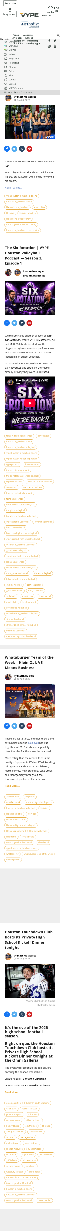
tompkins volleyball (15, 510)
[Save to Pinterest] (29, 149)
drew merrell (45, 596)
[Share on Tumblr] (22, 149)
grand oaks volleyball (16, 550)
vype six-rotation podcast (40, 481)
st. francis (32, 1114)
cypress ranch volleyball (17, 521)
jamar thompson (14, 1114)
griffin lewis (11, 1160)
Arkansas (17, 37)
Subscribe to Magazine (9, 9)
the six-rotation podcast (17, 470)
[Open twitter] (55, 41)
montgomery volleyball (17, 573)
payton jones (28, 1154)
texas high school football (18, 1183)
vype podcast (12, 464)
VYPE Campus (15, 88)
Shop (11, 75)
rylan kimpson (35, 1148)
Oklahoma (18, 43)
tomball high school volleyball (20, 504)
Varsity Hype (33, 43)
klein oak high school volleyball (21, 567)
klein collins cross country (18, 218)
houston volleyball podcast (19, 493)
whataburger (12, 853)
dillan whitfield (46, 1154)
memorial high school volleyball (21, 636)
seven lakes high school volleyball (22, 613)
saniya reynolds (35, 590)
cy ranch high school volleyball (20, 544)
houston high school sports (19, 201)
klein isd (10, 213)
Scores (12, 83)
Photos (12, 66)
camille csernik (34, 584)
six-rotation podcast (32, 487)
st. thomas (11, 1154)
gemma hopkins (14, 584)
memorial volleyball (15, 630)
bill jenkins (30, 796)
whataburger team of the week (38, 853)
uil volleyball (43, 435)
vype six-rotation (14, 481)
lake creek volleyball (15, 527)
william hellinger (33, 1120)
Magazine (13, 58)
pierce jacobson (27, 1137)
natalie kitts (11, 602)
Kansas (29, 37)
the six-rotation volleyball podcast (22, 475)
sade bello (11, 596)
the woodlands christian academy (22, 1177)
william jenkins (13, 859)
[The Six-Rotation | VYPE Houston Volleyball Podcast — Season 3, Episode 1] (30, 298)
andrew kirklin (35, 1131)
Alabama (28, 35)
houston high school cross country (22, 230)
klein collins (39, 207)
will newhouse (29, 1160)
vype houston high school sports (21, 195)
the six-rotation (32, 464)
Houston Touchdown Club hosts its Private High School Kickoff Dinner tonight (28, 939)
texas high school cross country (21, 224)
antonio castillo (13, 1103)
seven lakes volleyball (16, 607)
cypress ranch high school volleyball (23, 539)
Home (7, 92)
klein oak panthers (15, 831)
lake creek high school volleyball (21, 533)
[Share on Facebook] (7, 149)
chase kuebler (44, 1200)
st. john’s (46, 1125)
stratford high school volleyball (21, 625)
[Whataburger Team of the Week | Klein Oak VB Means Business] (30, 701)
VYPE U (12, 50)
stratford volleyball (15, 619)
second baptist (13, 1166)
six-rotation (11, 487)
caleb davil (11, 1108)
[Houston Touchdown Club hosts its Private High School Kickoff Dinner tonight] (30, 981)
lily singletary (28, 836)
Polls (11, 71)
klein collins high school (17, 207)
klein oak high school (16, 819)
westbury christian (15, 1171)
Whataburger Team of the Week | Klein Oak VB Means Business (29, 662)
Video (11, 54)
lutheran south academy (37, 1103)
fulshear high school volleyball (20, 579)
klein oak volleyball (15, 561)
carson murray (13, 1120)
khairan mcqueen (14, 1148)
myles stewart (12, 1143)
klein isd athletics (28, 213)
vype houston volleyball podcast (21, 458)
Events (12, 79)
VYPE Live (13, 45)
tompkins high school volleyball (21, 516)
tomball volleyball (14, 498)
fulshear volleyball (42, 573)
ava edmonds (12, 796)
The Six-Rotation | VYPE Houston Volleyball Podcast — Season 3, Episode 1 (27, 255)
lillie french (11, 836)
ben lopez (31, 1166)
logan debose (31, 1143)
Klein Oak (33, 742)
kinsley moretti (29, 602)
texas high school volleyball (19, 435)
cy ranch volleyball (43, 521)
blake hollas (34, 1171)
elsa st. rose (27, 596)
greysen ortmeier (14, 590)
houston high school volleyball (20, 447)
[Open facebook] (49, 41)
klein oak (32, 813)
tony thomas (30, 1125)
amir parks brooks (15, 1131)
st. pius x (10, 1137)
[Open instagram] (49, 46)
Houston (28, 92)
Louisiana (17, 40)
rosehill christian (30, 1108)
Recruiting (13, 62)
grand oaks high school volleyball (22, 556)
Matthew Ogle (35, 271)
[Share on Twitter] (14, 149)
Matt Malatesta (26, 96)
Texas (15, 35)
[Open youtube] (55, 46)
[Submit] (58, 35)
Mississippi (33, 40)
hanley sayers (12, 1125)
